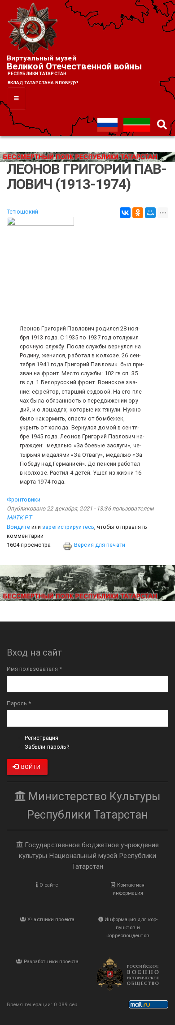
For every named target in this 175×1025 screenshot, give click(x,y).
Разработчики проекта (50, 961)
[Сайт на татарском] (137, 124)
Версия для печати (99, 544)
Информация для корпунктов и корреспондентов (130, 927)
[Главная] (34, 29)
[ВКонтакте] (125, 212)
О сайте (48, 885)
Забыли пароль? (47, 746)
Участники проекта (50, 919)
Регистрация (41, 737)
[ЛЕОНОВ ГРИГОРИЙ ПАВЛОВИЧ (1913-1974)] (87, 266)
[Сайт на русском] (108, 124)
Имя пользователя (34, 668)
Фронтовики (23, 499)
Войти (30, 766)
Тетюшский (22, 211)
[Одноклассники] (137, 212)
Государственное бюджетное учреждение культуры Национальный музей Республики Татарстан (89, 856)
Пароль (19, 703)
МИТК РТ (19, 517)
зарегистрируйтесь (68, 526)
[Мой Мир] (150, 212)
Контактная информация (129, 889)
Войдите (18, 526)
